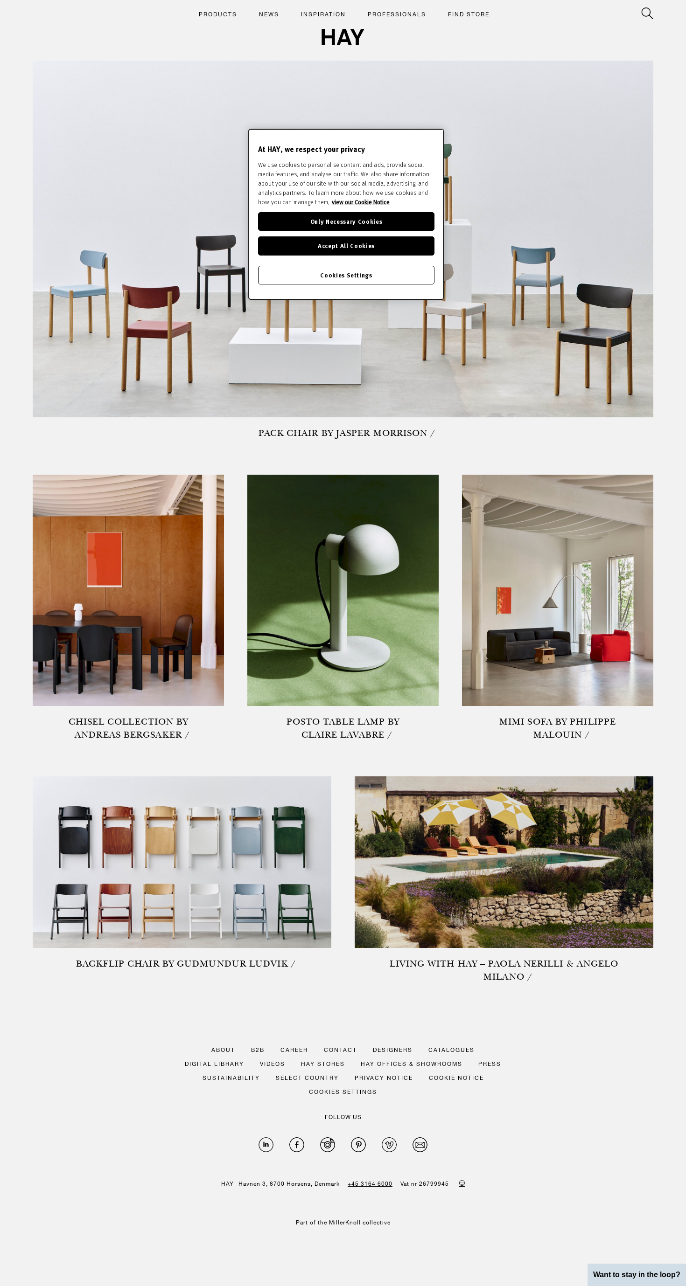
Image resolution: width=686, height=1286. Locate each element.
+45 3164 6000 (370, 1183)
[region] (346, 214)
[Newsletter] (420, 1144)
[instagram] (327, 1144)
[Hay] (343, 37)
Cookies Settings (346, 274)
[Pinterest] (358, 1144)
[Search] (647, 13)
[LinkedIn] (266, 1144)
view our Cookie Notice (361, 202)
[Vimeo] (389, 1144)
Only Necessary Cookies (346, 221)
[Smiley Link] (462, 1183)
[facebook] (296, 1144)
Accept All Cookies (346, 245)
